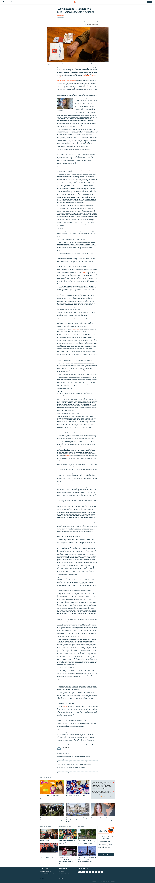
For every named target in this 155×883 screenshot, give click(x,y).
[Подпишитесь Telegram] (90, 872)
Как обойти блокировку (64, 873)
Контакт (42, 878)
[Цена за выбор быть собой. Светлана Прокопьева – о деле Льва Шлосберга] (103, 809)
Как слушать (61, 871)
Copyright (61, 878)
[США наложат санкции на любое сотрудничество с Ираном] (68, 834)
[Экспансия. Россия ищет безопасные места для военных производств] (49, 847)
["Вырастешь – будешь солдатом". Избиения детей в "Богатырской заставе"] (87, 834)
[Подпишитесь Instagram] (93, 872)
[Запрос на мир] (49, 834)
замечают (64, 706)
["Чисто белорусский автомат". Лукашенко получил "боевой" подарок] (52, 809)
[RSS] (96, 872)
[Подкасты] (99, 872)
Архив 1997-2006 (43, 876)
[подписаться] (101, 872)
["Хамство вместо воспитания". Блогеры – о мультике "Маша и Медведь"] (52, 787)
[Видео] (141, 2)
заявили (61, 88)
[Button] (85, 21)
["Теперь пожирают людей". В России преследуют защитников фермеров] (87, 851)
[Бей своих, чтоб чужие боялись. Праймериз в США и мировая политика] (77, 787)
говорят (85, 272)
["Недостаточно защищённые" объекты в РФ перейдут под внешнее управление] (68, 851)
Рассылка (61, 876)
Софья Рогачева (60, 15)
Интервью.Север (61, 6)
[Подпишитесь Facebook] (81, 872)
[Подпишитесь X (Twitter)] (84, 872)
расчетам (67, 455)
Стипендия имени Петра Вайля (47, 873)
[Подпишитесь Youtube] (87, 872)
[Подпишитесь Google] (79, 872)
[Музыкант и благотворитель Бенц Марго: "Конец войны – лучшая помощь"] (77, 809)
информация (76, 329)
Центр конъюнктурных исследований (66, 80)
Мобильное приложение (45, 871)
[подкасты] (145, 2)
